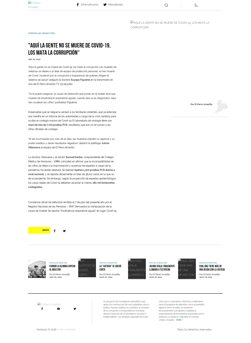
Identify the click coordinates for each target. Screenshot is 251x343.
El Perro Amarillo (66, 329)
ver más (179, 320)
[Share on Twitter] (65, 231)
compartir (45, 230)
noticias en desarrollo (41, 33)
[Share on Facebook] (55, 231)
